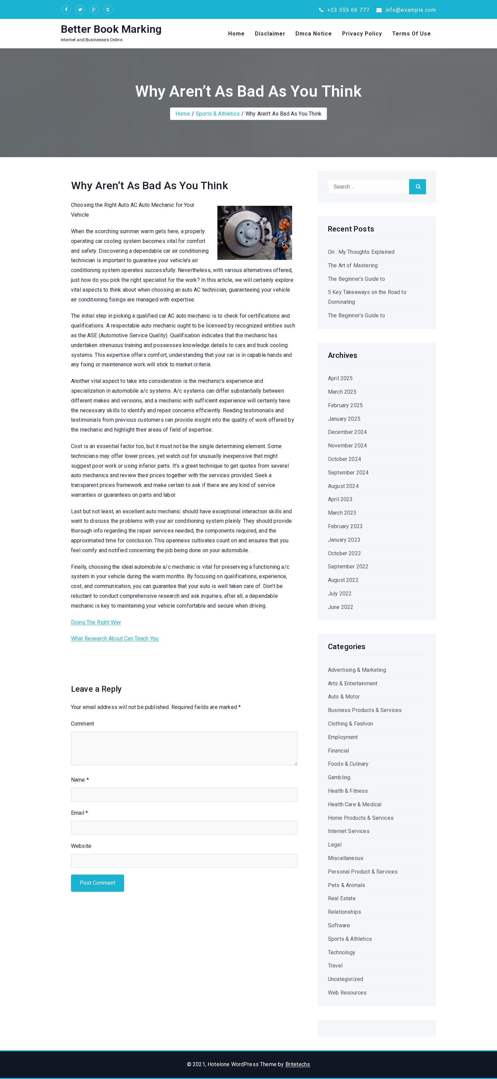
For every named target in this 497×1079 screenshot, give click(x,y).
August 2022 (343, 580)
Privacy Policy (362, 33)
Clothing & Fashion (350, 723)
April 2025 (340, 378)
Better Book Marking (111, 29)
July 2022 (340, 593)
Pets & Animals (346, 885)
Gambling (339, 777)
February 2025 (345, 405)
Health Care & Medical (354, 804)
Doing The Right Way (96, 622)
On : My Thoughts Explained (361, 252)
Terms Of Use (411, 33)
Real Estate (342, 898)
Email (79, 813)
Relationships (344, 912)
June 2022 (340, 607)
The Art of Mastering (353, 265)
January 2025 (344, 419)
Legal (334, 844)
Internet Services (349, 831)
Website (81, 846)
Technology (342, 952)
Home (236, 33)
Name (80, 780)
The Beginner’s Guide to (356, 279)
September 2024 (348, 472)
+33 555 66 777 (348, 10)
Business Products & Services (365, 710)
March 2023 (342, 513)
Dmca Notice (313, 33)
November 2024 (347, 445)
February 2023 (345, 526)
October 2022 (344, 553)
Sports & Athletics (218, 114)
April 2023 (340, 499)
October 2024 (344, 459)
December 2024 (347, 432)
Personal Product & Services (363, 871)
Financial (338, 750)
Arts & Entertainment (352, 683)
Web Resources (347, 992)
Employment (343, 737)
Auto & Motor (344, 696)
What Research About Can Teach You (115, 638)
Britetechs (297, 1064)
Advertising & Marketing (357, 670)
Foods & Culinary (348, 764)
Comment (82, 723)
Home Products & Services (361, 818)
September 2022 (348, 566)
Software (339, 925)
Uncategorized (345, 979)
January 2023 (344, 540)
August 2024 (343, 486)
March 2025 (342, 392)
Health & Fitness (348, 791)
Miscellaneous (345, 858)
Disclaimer (270, 33)
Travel (335, 965)
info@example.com (410, 10)
